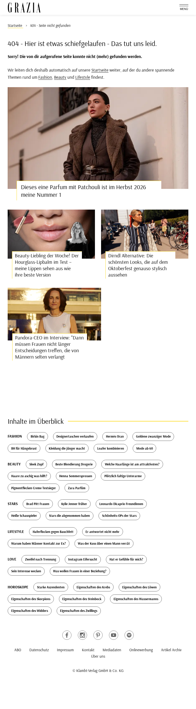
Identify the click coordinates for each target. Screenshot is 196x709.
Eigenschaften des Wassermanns (136, 599)
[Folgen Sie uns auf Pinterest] (98, 635)
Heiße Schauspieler (24, 515)
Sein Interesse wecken (26, 571)
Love (12, 559)
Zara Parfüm (76, 488)
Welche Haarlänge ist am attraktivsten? (132, 464)
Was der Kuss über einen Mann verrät (104, 543)
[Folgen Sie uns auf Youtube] (113, 635)
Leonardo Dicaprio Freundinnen (121, 504)
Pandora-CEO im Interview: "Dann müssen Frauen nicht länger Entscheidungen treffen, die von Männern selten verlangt (49, 347)
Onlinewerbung (141, 649)
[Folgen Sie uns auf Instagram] (82, 635)
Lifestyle (82, 77)
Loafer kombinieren (110, 448)
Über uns (98, 656)
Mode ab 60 (144, 448)
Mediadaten (112, 649)
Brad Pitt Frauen (37, 504)
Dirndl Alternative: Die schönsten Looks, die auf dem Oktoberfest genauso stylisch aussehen (138, 265)
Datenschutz (39, 649)
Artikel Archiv (171, 649)
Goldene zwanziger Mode (153, 436)
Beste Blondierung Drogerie (74, 464)
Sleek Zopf (36, 464)
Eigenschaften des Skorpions (30, 599)
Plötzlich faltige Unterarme (123, 476)
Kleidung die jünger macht (67, 448)
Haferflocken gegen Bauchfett (53, 532)
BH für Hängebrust (24, 448)
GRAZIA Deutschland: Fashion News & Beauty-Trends (24, 7)
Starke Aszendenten (51, 587)
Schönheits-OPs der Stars (119, 515)
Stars (13, 503)
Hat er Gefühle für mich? (126, 559)
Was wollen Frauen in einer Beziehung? (79, 571)
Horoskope (18, 587)
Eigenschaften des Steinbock (81, 599)
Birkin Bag (37, 436)
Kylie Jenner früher (74, 504)
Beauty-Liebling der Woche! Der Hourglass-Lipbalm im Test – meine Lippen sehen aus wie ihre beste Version (47, 265)
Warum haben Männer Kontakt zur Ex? (38, 543)
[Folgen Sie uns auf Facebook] (66, 635)
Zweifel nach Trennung (40, 559)
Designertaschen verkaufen (75, 436)
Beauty (60, 77)
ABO (17, 649)
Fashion (45, 77)
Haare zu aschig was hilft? (29, 476)
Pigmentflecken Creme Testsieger (33, 488)
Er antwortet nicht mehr (102, 532)
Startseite (99, 70)
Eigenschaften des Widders (29, 611)
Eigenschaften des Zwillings (78, 611)
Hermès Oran (115, 436)
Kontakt (88, 649)
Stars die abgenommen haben (69, 515)
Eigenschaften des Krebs (93, 587)
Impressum (65, 649)
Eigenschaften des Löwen (139, 587)
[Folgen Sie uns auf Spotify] (129, 635)
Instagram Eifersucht (82, 559)
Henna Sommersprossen (75, 476)
